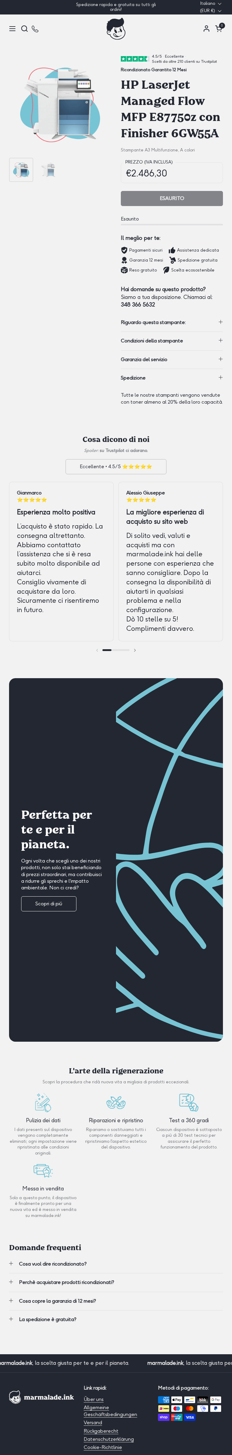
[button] (24, 28)
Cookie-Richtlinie (103, 1447)
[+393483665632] (35, 28)
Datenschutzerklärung (109, 1439)
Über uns (94, 1399)
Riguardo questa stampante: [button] (153, 322)
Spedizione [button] (133, 378)
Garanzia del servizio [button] (144, 359)
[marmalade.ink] (116, 28)
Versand (93, 1422)
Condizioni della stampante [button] (152, 341)
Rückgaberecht (101, 1431)
